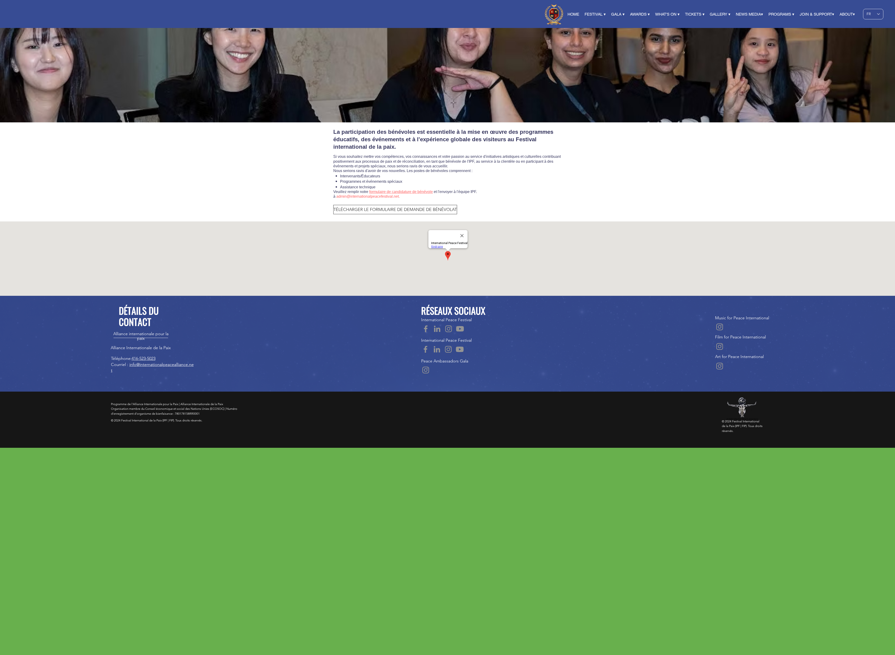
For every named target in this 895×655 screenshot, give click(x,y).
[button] (576, 14)
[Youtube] (460, 328)
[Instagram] (448, 328)
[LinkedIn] (437, 328)
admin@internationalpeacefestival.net (367, 196)
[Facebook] (425, 328)
